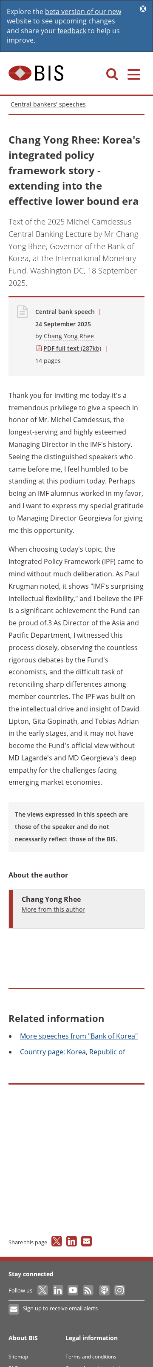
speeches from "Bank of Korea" (79, 1036)
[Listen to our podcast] (103, 1290)
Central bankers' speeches (48, 104)
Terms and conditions (90, 1356)
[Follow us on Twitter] (43, 1290)
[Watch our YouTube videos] (73, 1290)
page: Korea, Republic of (72, 1051)
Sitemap (18, 1356)
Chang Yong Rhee (69, 336)
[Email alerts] (14, 1309)
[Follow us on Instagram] (119, 1290)
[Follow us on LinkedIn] (58, 1290)
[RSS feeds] (88, 1290)
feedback (71, 30)
